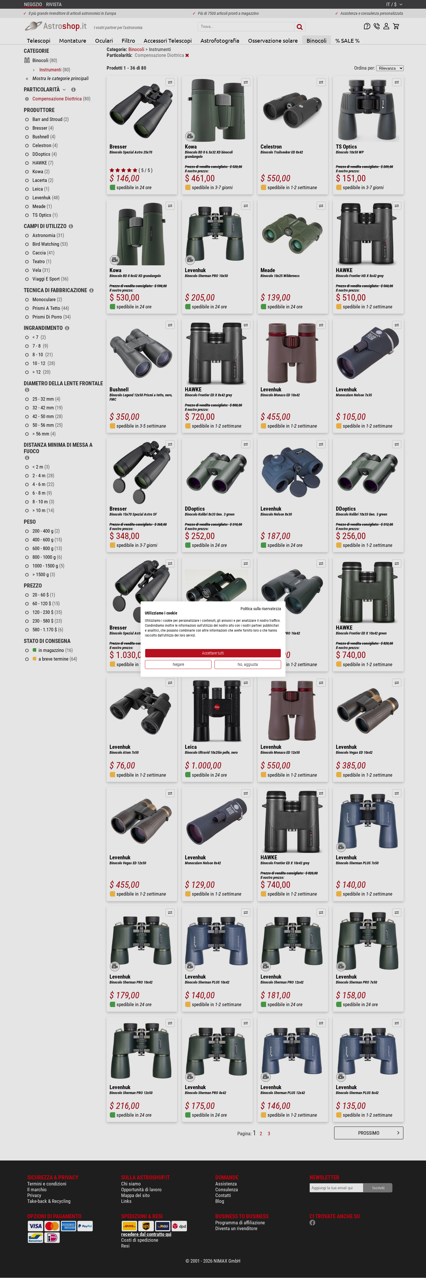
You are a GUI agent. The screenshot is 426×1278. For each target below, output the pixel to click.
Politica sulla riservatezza (261, 608)
